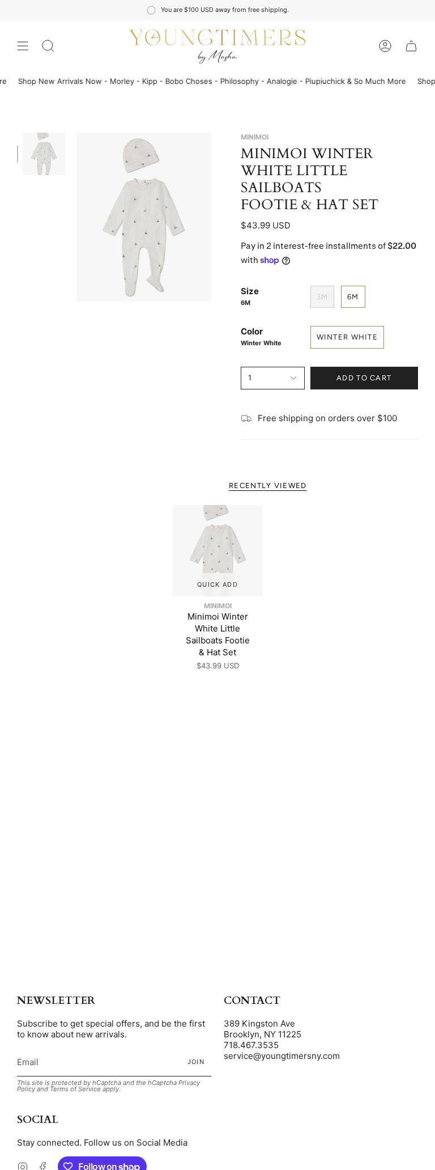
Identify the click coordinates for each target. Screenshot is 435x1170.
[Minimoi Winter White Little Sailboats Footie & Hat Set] (217, 550)
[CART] (411, 46)
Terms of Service (75, 1089)
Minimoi (254, 137)
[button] (48, 46)
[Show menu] (22, 46)
